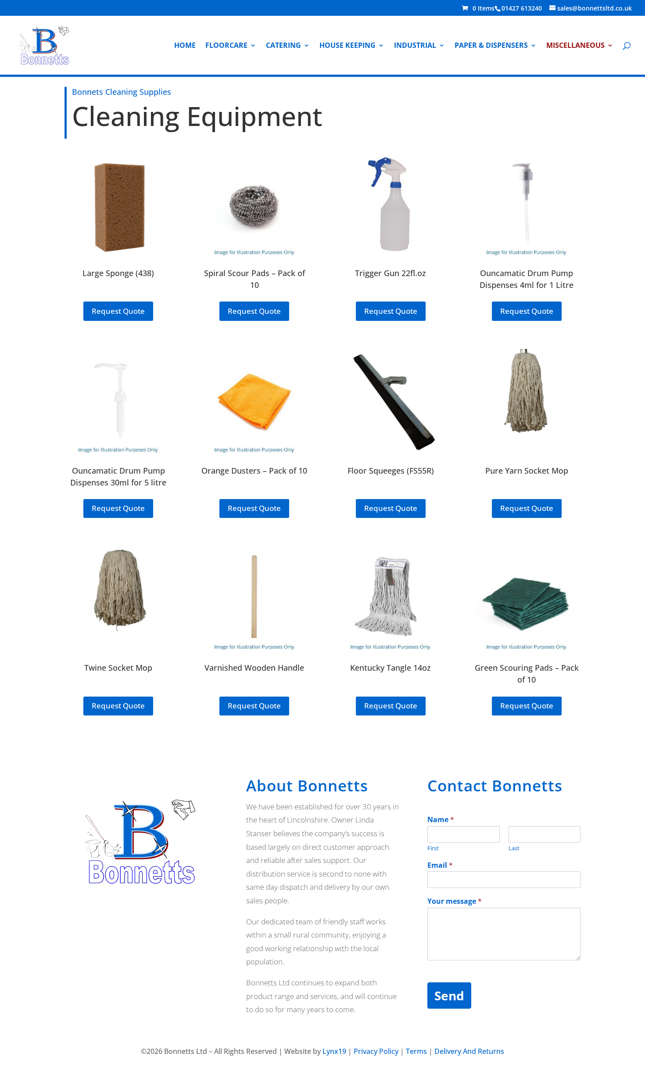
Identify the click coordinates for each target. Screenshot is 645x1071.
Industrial (415, 46)
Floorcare (226, 46)
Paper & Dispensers (491, 46)
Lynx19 (334, 1051)
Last (514, 848)
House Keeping (347, 46)
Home (185, 46)
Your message (454, 901)
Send (449, 995)
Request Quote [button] (118, 311)
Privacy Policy (376, 1051)
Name (440, 819)
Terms (416, 1051)
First (433, 848)
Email (440, 865)
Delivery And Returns (469, 1051)
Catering (283, 46)
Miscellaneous (575, 46)
